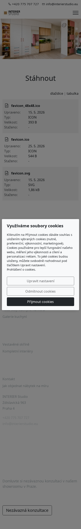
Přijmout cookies (40, 301)
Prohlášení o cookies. (21, 269)
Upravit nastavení (40, 281)
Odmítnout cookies (40, 291)
